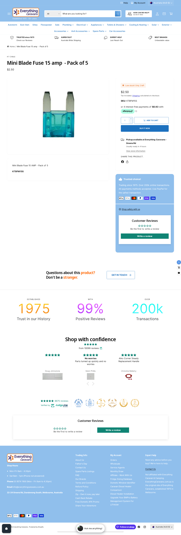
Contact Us (80, 467)
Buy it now (145, 128)
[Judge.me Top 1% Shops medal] (123, 403)
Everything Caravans (20, 527)
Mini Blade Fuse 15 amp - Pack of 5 (32, 46)
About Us (79, 460)
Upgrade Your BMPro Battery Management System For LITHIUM (124, 501)
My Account (139, 3)
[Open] (6, 528)
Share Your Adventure (85, 505)
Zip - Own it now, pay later (87, 494)
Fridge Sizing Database (121, 479)
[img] (90, 344)
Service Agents (117, 467)
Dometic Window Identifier (122, 482)
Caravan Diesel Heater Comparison (120, 488)
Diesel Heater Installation (122, 494)
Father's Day (81, 463)
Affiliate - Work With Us (121, 475)
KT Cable (11, 57)
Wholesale (115, 463)
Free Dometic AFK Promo (87, 502)
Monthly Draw (116, 471)
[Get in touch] (164, 13)
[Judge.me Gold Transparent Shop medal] (101, 403)
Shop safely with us (131, 209)
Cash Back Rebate (83, 498)
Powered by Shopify (36, 527)
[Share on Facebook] (122, 161)
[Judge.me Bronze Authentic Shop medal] (112, 403)
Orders (113, 460)
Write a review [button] (144, 236)
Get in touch (119, 275)
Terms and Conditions (85, 482)
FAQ (77, 475)
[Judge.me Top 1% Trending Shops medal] (135, 403)
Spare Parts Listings (84, 471)
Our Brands (80, 479)
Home (12, 46)
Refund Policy (81, 486)
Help (125, 3)
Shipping (136, 96)
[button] (9, 13)
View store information (135, 151)
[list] (90, 39)
